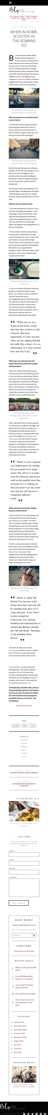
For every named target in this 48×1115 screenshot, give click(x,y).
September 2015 (20, 1037)
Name (12, 851)
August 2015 (19, 1041)
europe (15, 726)
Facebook (24, 740)
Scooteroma (21, 79)
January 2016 (19, 1022)
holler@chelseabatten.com (21, 683)
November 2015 (20, 1030)
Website (12, 868)
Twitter (24, 743)
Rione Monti (13, 552)
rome (33, 726)
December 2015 (20, 1026)
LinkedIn (24, 753)
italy (24, 726)
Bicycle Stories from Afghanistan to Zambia (24, 1086)
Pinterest (24, 746)
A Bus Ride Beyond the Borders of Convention (24, 784)
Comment (13, 877)
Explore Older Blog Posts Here (24, 925)
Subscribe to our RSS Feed (24, 951)
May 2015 (18, 1052)
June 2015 (18, 1048)
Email (24, 756)
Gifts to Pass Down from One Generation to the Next (24, 1002)
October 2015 (19, 1033)
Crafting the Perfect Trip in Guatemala (24, 772)
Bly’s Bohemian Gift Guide (25, 994)
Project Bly (21, 672)
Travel (14, 28)
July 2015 (17, 1045)
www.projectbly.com (24, 705)
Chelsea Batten (15, 667)
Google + (24, 750)
